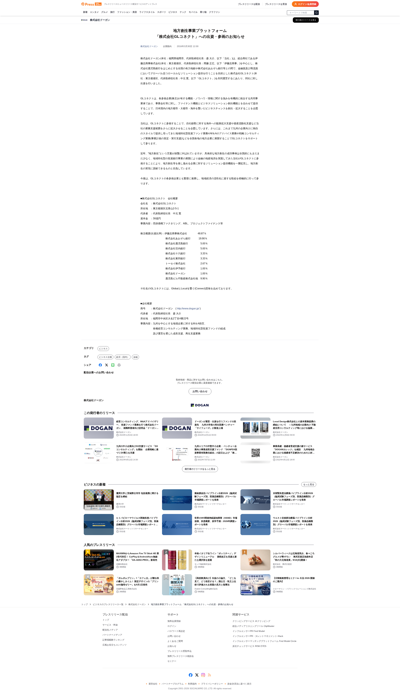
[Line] (112, 365)
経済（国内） (122, 357)
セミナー (172, 661)
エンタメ (94, 12)
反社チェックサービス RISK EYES (249, 646)
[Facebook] (100, 365)
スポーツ (161, 12)
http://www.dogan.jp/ (188, 308)
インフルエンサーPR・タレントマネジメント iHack (257, 636)
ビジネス (172, 12)
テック (183, 12)
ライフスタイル (147, 12)
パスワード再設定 (176, 631)
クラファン (214, 12)
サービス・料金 (110, 625)
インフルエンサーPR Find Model (248, 631)
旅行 (112, 12)
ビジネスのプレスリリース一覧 (108, 604)
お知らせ (172, 646)
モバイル (193, 12)
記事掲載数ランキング (113, 640)
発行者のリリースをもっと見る (200, 469)
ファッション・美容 (127, 12)
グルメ (104, 12)
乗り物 (203, 12)
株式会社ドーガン (149, 46)
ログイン (172, 626)
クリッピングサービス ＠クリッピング (251, 621)
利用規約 (192, 683)
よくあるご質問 (175, 641)
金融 (135, 357)
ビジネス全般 (105, 357)
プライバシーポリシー (212, 683)
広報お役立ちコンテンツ (114, 645)
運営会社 (153, 683)
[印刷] (119, 365)
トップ (84, 604)
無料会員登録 (174, 621)
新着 (85, 12)
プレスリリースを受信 (276, 4)
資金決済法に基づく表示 (239, 683)
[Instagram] (203, 675)
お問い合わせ (200, 391)
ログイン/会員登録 (307, 4)
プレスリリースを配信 (249, 4)
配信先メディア (110, 630)
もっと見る (308, 484)
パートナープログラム (173, 683)
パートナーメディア (112, 635)
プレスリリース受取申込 (180, 651)
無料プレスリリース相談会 (181, 656)
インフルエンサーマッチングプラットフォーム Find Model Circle (264, 641)
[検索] (316, 12)
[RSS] (209, 675)
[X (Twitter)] (106, 365)
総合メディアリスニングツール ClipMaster (253, 626)
